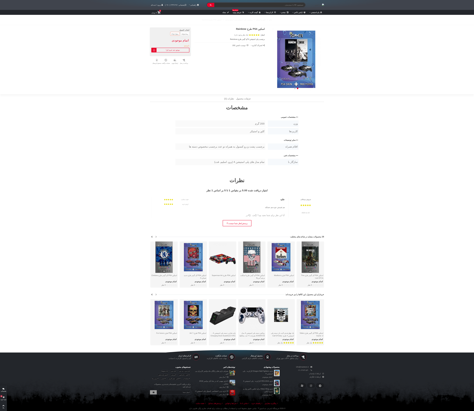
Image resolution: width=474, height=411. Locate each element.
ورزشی (173, 375)
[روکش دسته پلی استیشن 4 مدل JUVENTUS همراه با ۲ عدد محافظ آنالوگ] (252, 315)
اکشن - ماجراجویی (184, 375)
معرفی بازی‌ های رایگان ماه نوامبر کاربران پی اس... (211, 372)
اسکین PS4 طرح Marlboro (284, 275)
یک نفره (173, 371)
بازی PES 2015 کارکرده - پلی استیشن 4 (258, 381)
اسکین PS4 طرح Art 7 (198, 333)
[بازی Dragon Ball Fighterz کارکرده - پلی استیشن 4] (277, 373)
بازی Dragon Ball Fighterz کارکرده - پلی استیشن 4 (258, 372)
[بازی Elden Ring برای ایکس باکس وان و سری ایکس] (277, 391)
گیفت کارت (254, 12)
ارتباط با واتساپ (315, 374)
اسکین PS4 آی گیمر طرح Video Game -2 (311, 334)
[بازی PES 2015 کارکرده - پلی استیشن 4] (277, 383)
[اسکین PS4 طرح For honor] (164, 315)
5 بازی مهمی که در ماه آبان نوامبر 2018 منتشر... (213, 382)
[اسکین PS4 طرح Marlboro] (281, 257)
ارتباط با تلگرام (315, 377)
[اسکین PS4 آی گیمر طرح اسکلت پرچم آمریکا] (252, 257)
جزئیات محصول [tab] (243, 98)
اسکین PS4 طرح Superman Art (224, 275)
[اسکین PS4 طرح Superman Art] (222, 257)
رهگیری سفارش (270, 403)
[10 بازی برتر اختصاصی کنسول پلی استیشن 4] (232, 392)
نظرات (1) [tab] (229, 98)
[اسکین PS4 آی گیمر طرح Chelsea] (164, 257)
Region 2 (164, 371)
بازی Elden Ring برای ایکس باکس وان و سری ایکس (258, 390)
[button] (297, 88)
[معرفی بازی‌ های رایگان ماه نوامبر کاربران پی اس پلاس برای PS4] (232, 372)
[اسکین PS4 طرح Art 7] (193, 315)
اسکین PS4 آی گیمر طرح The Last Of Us (312, 276)
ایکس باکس (298, 12)
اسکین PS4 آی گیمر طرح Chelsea (164, 275)
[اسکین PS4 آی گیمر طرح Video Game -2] (310, 315)
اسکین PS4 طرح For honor (166, 333)
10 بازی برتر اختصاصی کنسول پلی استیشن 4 (211, 391)
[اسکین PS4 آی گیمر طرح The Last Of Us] (310, 257)
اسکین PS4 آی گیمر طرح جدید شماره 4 (195, 276)
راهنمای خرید (256, 403)
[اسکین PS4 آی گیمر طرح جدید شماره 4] (193, 257)
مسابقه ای (186, 378)
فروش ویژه (237, 11)
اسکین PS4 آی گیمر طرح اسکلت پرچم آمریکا (252, 276)
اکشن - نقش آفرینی (174, 378)
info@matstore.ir (302, 367)
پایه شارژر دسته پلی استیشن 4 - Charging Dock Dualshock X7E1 (223, 334)
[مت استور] (318, 5)
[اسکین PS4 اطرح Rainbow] (296, 59)
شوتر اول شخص (162, 375)
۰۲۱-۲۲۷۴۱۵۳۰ (303, 370)
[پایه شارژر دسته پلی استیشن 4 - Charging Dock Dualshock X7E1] (222, 315)
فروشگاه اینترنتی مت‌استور (269, 408)
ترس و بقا (155, 378)
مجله (224, 12)
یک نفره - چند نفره (184, 371)
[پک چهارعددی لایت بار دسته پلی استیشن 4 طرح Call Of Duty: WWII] (281, 315)
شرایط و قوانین (231, 403)
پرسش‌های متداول (214, 403)
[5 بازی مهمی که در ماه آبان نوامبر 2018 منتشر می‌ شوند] (232, 382)
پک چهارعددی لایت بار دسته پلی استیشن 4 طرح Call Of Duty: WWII (282, 335)
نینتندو (283, 12)
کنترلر (163, 378)
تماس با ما (244, 403)
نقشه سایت (200, 403)
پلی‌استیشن (315, 12)
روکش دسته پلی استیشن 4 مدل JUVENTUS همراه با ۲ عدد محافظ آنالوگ (252, 335)
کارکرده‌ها (269, 12)
